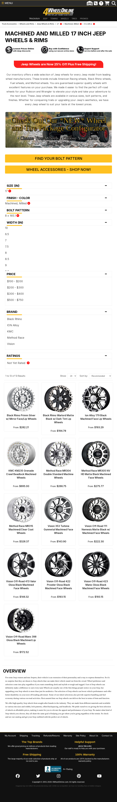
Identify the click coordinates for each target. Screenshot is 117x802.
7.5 (7, 246)
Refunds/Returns (51, 735)
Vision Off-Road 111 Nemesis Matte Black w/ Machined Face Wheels (96, 529)
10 (6, 227)
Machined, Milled (16, 203)
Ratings (57, 356)
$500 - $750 (15, 299)
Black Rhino (14, 319)
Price (57, 274)
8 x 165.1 (10, 215)
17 (6, 191)
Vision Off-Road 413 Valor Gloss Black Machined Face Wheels (21, 585)
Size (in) (57, 186)
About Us (93, 735)
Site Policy (81, 735)
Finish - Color (57, 198)
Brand (57, 312)
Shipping (24, 735)
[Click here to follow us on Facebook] (18, 776)
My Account (10, 735)
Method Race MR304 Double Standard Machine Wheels (58, 474)
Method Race (15, 337)
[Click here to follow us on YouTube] (99, 776)
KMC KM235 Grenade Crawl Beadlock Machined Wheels (21, 474)
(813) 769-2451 (84, 746)
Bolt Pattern (57, 210)
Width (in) (57, 222)
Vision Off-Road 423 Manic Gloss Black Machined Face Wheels (95, 585)
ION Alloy (13, 325)
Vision (11, 343)
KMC (10, 331)
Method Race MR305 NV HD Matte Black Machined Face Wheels (96, 474)
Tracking (36, 735)
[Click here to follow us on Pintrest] (79, 776)
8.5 (7, 259)
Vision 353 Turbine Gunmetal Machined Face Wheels (58, 529)
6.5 (7, 234)
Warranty (67, 735)
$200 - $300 (15, 287)
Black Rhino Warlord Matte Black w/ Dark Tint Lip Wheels (58, 419)
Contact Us (107, 735)
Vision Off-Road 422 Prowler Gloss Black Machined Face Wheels (58, 585)
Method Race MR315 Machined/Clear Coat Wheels (21, 529)
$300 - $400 (15, 293)
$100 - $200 (15, 281)
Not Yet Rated (17, 363)
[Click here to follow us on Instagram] (58, 776)
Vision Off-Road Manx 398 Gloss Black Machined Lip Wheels (21, 640)
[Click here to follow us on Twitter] (38, 776)
